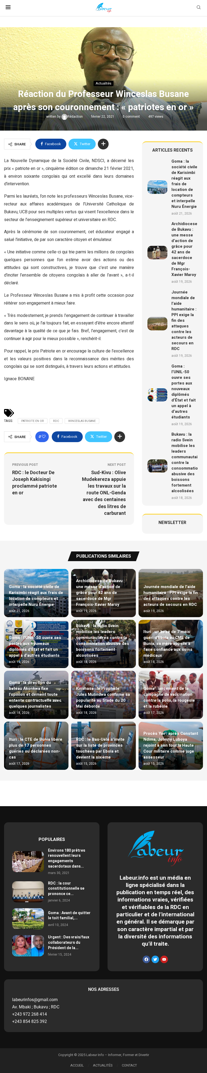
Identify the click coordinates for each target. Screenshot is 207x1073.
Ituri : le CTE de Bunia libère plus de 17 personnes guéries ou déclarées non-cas (35, 748)
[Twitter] (155, 959)
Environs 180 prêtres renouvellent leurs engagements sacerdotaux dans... (66, 858)
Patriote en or (32, 421)
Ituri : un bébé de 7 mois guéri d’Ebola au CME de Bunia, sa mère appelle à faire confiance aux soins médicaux (167, 643)
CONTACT (129, 1065)
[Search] (198, 8)
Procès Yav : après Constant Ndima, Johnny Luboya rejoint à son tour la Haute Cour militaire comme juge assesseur (170, 745)
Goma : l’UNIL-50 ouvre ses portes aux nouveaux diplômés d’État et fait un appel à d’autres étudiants (183, 391)
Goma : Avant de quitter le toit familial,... (69, 915)
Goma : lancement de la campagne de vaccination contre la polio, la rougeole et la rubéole (169, 697)
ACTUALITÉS (103, 1065)
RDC (56, 421)
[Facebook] (146, 959)
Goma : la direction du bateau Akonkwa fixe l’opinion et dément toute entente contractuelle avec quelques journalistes (35, 694)
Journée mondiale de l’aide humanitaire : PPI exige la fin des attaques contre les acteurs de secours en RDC (183, 320)
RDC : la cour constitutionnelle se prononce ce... (66, 888)
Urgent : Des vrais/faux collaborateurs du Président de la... (68, 942)
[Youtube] (164, 959)
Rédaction (75, 116)
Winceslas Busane (82, 421)
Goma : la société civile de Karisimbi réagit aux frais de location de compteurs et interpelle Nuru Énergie (184, 183)
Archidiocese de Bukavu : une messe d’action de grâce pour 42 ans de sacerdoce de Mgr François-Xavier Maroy (184, 249)
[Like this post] (44, 436)
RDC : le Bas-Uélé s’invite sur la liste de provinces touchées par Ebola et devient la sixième (100, 748)
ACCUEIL (77, 1065)
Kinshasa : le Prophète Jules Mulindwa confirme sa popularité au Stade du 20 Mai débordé (103, 697)
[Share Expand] (103, 144)
